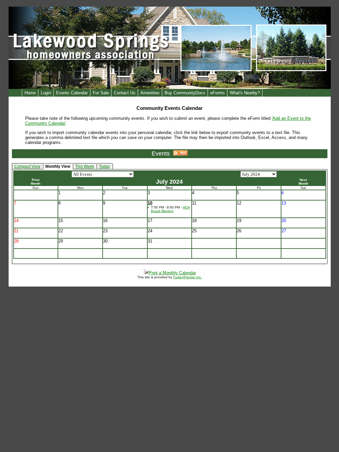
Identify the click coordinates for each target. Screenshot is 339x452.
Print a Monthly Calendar (172, 272)
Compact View (27, 166)
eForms (217, 92)
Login (46, 92)
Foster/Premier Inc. (187, 277)
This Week (84, 166)
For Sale (101, 92)
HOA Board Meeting (170, 209)
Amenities (150, 92)
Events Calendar (72, 92)
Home (30, 92)
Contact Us (124, 92)
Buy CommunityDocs (185, 92)
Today (104, 166)
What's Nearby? (245, 92)
